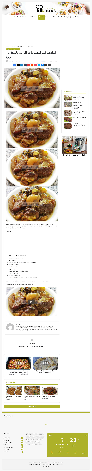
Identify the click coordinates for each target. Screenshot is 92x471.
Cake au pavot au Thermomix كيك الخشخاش (78, 97)
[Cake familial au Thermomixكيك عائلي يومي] (68, 126)
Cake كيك (41, 434)
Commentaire (32, 406)
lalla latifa (11, 61)
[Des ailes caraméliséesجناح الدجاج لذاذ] (32, 390)
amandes (31, 434)
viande (36, 444)
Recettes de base (24, 17)
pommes (32, 439)
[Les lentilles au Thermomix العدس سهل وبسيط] (14, 390)
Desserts (48, 17)
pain (43, 436)
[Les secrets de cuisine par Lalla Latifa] (46, 8)
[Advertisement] (46, 31)
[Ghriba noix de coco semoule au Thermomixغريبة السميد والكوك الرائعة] (68, 104)
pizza (27, 439)
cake (36, 434)
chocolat (28, 436)
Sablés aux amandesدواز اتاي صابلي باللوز (78, 112)
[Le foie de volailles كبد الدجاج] (50, 390)
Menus (41, 17)
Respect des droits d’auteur (35, 464)
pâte (41, 439)
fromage (33, 436)
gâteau (38, 436)
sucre (32, 441)
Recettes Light (65, 17)
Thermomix (56, 17)
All (26, 434)
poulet (37, 439)
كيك (40, 444)
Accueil (16, 17)
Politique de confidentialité (49, 464)
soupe (27, 441)
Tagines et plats (15, 49)
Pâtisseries (34, 17)
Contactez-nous (59, 464)
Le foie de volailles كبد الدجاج (48, 396)
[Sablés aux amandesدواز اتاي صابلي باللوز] (68, 113)
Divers (6, 451)
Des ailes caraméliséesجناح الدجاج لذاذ (32, 397)
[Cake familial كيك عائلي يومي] (68, 119)
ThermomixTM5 (29, 444)
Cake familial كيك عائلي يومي (79, 117)
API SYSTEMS (59, 462)
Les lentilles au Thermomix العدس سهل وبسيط (14, 397)
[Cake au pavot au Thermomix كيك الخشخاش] (68, 98)
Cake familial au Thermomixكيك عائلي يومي (79, 124)
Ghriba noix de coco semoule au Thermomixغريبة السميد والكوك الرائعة (78, 105)
